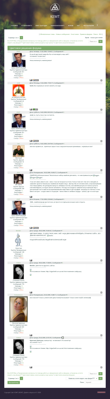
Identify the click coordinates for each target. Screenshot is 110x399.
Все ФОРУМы (12, 41)
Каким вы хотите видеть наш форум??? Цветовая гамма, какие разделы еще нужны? (45, 42)
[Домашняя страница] (36, 80)
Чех (18, 144)
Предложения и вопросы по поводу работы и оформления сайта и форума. (44, 41)
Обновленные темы (47, 34)
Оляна (18, 263)
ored (18, 83)
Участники (75, 34)
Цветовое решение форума (65, 43)
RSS (100, 34)
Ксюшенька (18, 295)
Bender (18, 231)
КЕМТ (55, 16)
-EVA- (18, 172)
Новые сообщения (63, 34)
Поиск (95, 34)
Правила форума (86, 34)
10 (62, 338)
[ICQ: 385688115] (35, 109)
